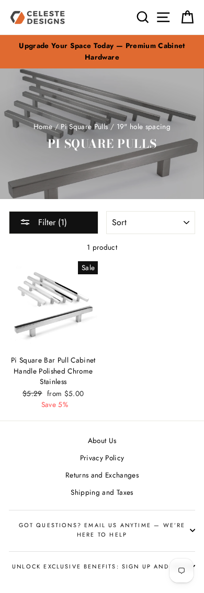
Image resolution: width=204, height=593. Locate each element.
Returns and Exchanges (102, 475)
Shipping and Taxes (102, 492)
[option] (102, 51)
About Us (102, 440)
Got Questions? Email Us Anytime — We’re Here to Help (102, 529)
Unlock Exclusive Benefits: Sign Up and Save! (102, 566)
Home (42, 126)
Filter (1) (51, 222)
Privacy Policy (102, 457)
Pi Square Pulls (84, 126)
